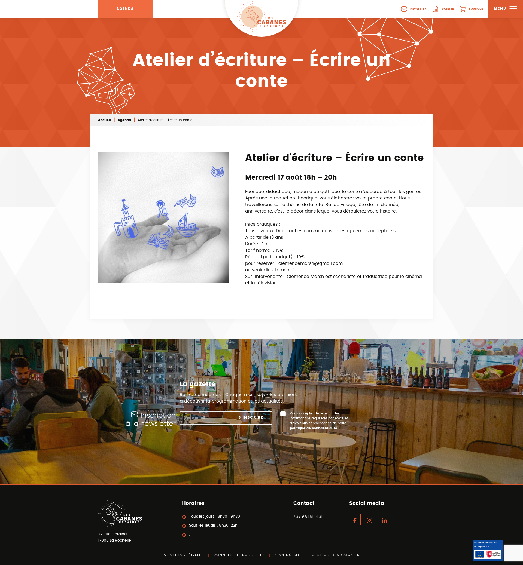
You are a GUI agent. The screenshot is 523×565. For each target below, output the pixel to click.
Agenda (125, 8)
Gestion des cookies (336, 555)
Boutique (476, 8)
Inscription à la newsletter (151, 419)
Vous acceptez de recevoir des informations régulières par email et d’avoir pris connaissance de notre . (319, 421)
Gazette (448, 8)
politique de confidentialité (313, 428)
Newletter (418, 8)
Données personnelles (239, 555)
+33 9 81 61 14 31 (307, 516)
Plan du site (288, 555)
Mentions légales (184, 555)
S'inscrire (250, 417)
